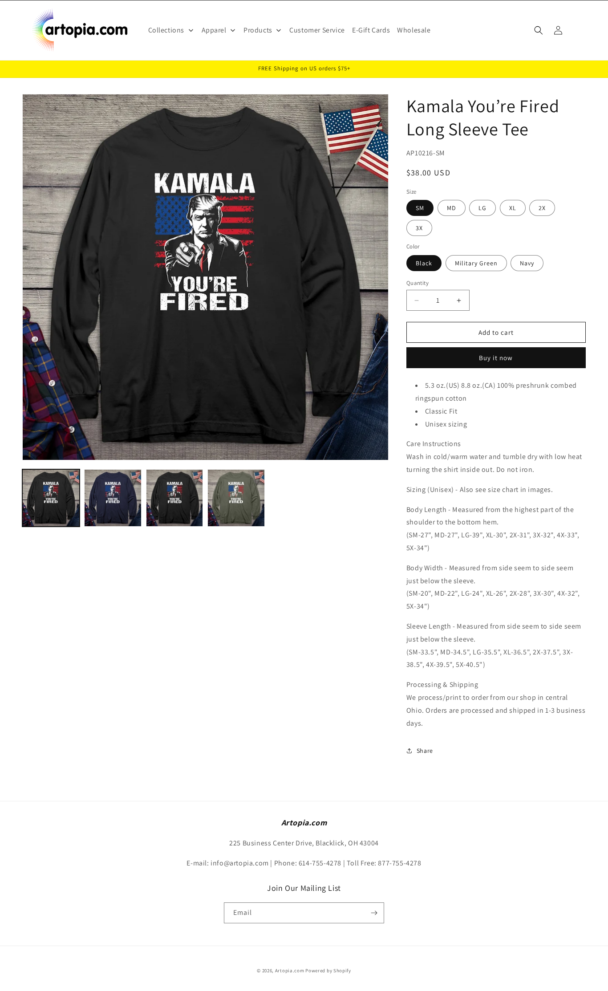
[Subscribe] (374, 912)
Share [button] (425, 751)
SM (420, 208)
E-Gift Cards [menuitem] (371, 30)
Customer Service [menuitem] (317, 30)
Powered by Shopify (328, 970)
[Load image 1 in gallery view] (51, 498)
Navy (527, 263)
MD (451, 208)
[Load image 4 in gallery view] (174, 498)
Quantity (417, 283)
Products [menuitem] (257, 30)
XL (512, 208)
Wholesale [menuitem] (413, 30)
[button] (538, 30)
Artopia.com (289, 970)
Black (424, 263)
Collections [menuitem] (166, 30)
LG (482, 208)
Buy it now (496, 357)
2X (542, 208)
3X (419, 228)
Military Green (476, 263)
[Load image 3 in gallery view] (113, 498)
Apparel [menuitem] (214, 30)
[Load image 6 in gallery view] (236, 498)
